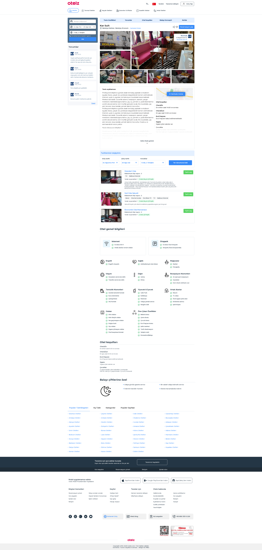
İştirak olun (163, 469)
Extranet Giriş (112, 516)
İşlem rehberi (93, 499)
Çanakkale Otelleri (172, 426)
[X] (80, 516)
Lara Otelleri (105, 435)
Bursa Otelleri (106, 430)
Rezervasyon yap (186, 27)
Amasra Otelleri (139, 426)
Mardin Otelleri (106, 422)
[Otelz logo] (73, 4)
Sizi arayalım (99, 469)
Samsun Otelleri (139, 447)
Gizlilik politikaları (159, 504)
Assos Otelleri (106, 451)
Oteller (74, 10)
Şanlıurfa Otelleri (139, 435)
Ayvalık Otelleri (74, 426)
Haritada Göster (177, 94)
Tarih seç (188, 172)
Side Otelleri (137, 414)
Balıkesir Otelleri (75, 443)
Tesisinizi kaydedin (152, 462)
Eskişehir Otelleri (107, 426)
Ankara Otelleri (106, 418)
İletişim (144, 469)
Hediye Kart (114, 493)
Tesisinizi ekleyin (172, 4)
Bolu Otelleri (105, 443)
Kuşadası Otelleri (172, 447)
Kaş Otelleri (170, 443)
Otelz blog (134, 516)
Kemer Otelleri (74, 451)
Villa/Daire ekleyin (137, 496)
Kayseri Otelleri (106, 439)
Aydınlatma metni (159, 501)
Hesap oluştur (115, 501)
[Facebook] (70, 516)
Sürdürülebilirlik (158, 496)
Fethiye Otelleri (139, 443)
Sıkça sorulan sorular (96, 493)
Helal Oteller (161, 10)
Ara (82, 39)
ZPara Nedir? (114, 496)
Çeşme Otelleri (106, 414)
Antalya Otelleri (74, 418)
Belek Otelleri (171, 439)
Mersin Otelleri (139, 439)
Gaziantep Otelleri (172, 414)
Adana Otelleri (171, 430)
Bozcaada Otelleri (172, 418)
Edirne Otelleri (106, 447)
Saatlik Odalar (144, 10)
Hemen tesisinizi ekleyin (139, 493)
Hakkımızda (157, 493)
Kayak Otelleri (107, 10)
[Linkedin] (85, 516)
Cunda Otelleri (138, 422)
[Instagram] (75, 516)
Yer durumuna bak (180, 163)
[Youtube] (90, 516)
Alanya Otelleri (74, 422)
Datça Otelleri (74, 447)
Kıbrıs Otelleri (138, 430)
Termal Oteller (89, 10)
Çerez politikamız (179, 493)
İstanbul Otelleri (75, 414)
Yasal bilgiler (157, 507)
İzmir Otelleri (73, 430)
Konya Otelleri (74, 439)
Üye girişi (113, 499)
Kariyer (175, 501)
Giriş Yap (189, 4)
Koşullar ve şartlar (159, 499)
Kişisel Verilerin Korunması (98, 496)
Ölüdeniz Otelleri (139, 418)
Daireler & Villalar (125, 10)
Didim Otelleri (138, 451)
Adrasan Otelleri (171, 422)
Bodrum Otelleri (75, 435)
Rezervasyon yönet (123, 469)
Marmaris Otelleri (172, 435)
